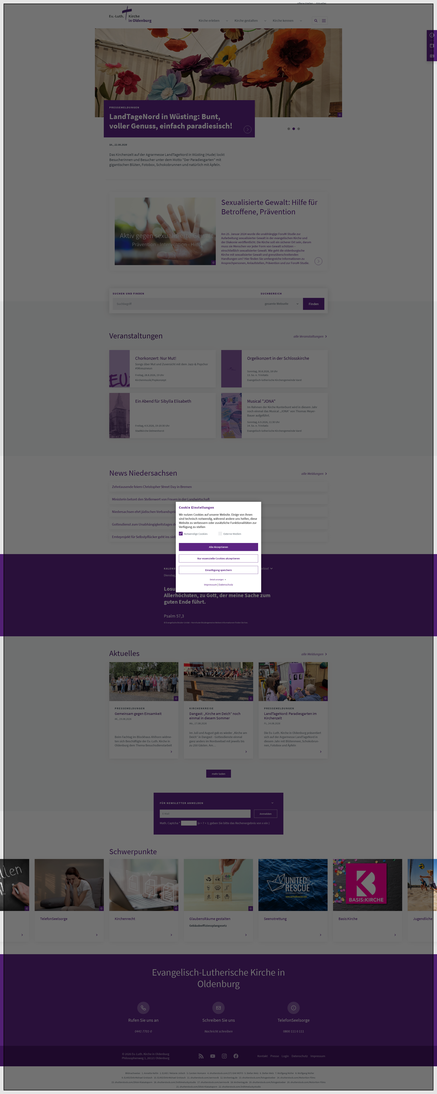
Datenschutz (226, 584)
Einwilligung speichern (218, 570)
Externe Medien (232, 533)
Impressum (210, 584)
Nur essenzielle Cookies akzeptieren (218, 558)
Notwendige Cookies (196, 533)
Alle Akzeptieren (218, 547)
